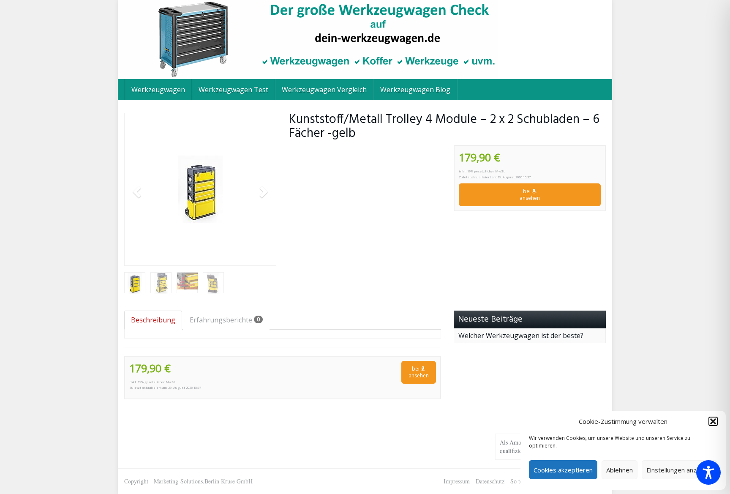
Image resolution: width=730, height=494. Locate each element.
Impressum (457, 481)
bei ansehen (530, 195)
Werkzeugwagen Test (233, 89)
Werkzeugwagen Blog (415, 89)
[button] (713, 421)
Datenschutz (490, 481)
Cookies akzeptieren (563, 470)
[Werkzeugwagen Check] (365, 39)
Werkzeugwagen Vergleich (324, 89)
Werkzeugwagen (158, 89)
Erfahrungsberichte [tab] (225, 320)
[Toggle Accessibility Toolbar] (708, 472)
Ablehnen (619, 470)
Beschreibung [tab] (153, 320)
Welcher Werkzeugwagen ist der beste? (520, 335)
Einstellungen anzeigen (679, 470)
